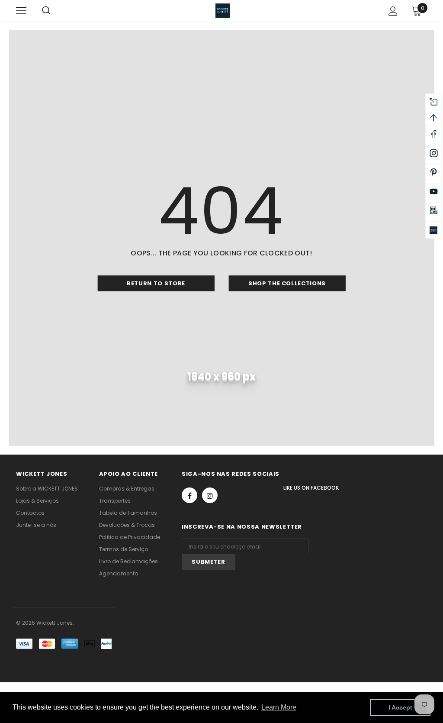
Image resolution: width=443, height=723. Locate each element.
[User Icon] (393, 11)
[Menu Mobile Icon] (21, 11)
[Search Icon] (55, 10)
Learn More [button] (278, 707)
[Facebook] (189, 495)
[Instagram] (210, 495)
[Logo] (222, 10)
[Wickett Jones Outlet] (433, 230)
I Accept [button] (400, 707)
